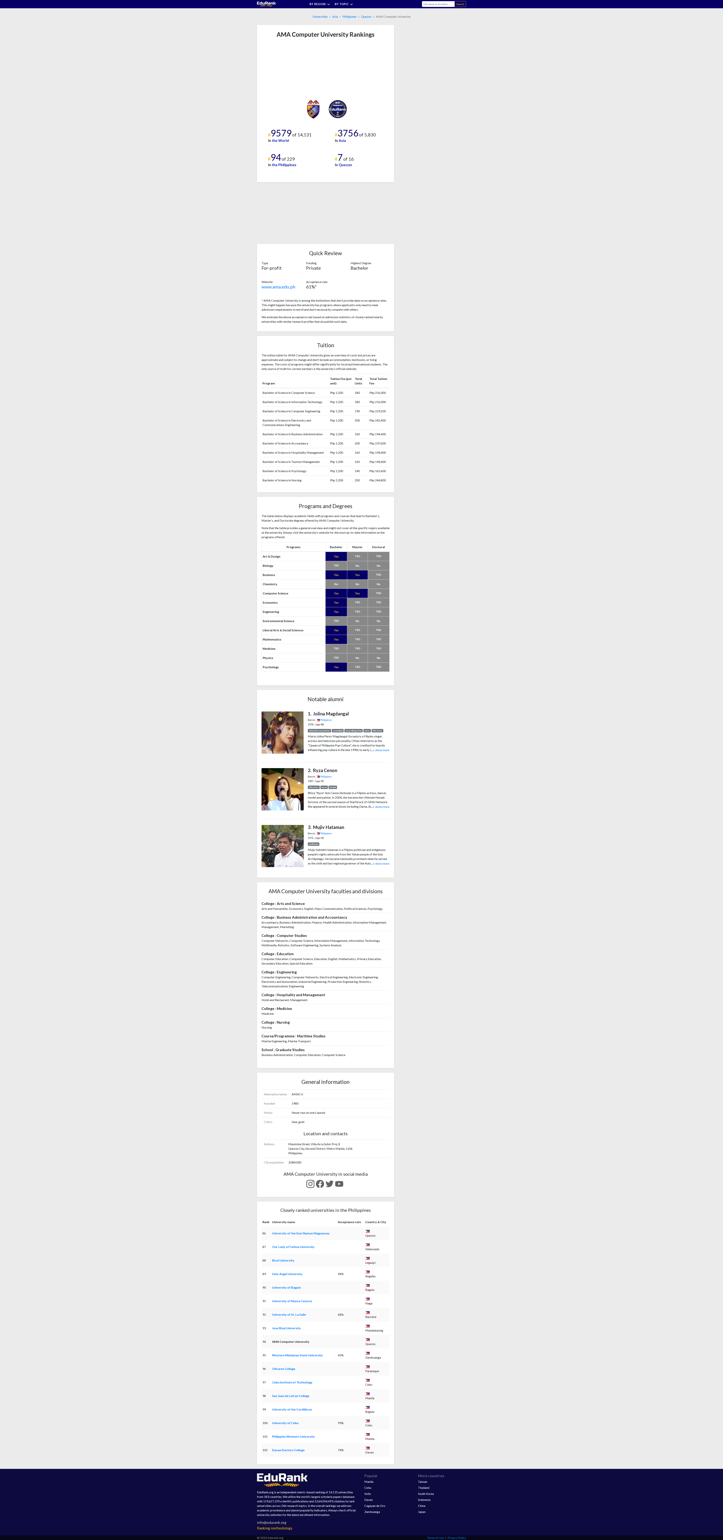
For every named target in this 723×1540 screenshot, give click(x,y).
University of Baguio (286, 1287)
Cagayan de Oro (374, 1505)
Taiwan (422, 1481)
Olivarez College (283, 1368)
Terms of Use (435, 1537)
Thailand (423, 1487)
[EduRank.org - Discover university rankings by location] (266, 3)
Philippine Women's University (293, 1436)
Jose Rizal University (286, 1328)
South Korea (426, 1493)
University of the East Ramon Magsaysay (300, 1233)
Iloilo (367, 1493)
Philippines (349, 16)
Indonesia (424, 1499)
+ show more (380, 750)
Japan (422, 1511)
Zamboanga (372, 1511)
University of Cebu (285, 1423)
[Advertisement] (290, 69)
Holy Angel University (287, 1274)
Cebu (367, 1487)
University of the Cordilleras (292, 1409)
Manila (368, 1481)
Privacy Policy (457, 1537)
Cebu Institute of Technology (292, 1382)
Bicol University (283, 1260)
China (421, 1505)
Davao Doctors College (288, 1450)
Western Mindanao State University (297, 1355)
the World (280, 140)
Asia (335, 16)
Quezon (366, 16)
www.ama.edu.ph (278, 286)
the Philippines (284, 165)
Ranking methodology (274, 1528)
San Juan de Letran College (290, 1396)
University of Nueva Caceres (292, 1301)
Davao (368, 1499)
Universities (320, 16)
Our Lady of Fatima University (293, 1247)
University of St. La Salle (289, 1314)
